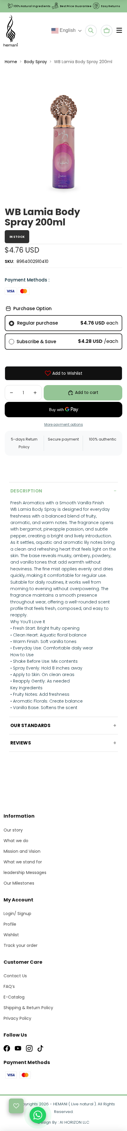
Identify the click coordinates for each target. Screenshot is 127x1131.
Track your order (21, 945)
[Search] (91, 31)
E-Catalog (14, 997)
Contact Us (15, 976)
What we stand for (23, 862)
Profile (10, 924)
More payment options (63, 424)
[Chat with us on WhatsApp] (38, 1115)
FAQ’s (9, 986)
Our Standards (30, 725)
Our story (13, 830)
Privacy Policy (17, 1018)
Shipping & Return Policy (28, 1008)
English (67, 30)
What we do (16, 841)
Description (26, 491)
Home (11, 62)
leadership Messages (25, 872)
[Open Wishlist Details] (16, 1106)
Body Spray (35, 62)
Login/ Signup (17, 913)
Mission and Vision (22, 851)
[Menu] (119, 30)
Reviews (20, 743)
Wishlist (11, 935)
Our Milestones (19, 883)
